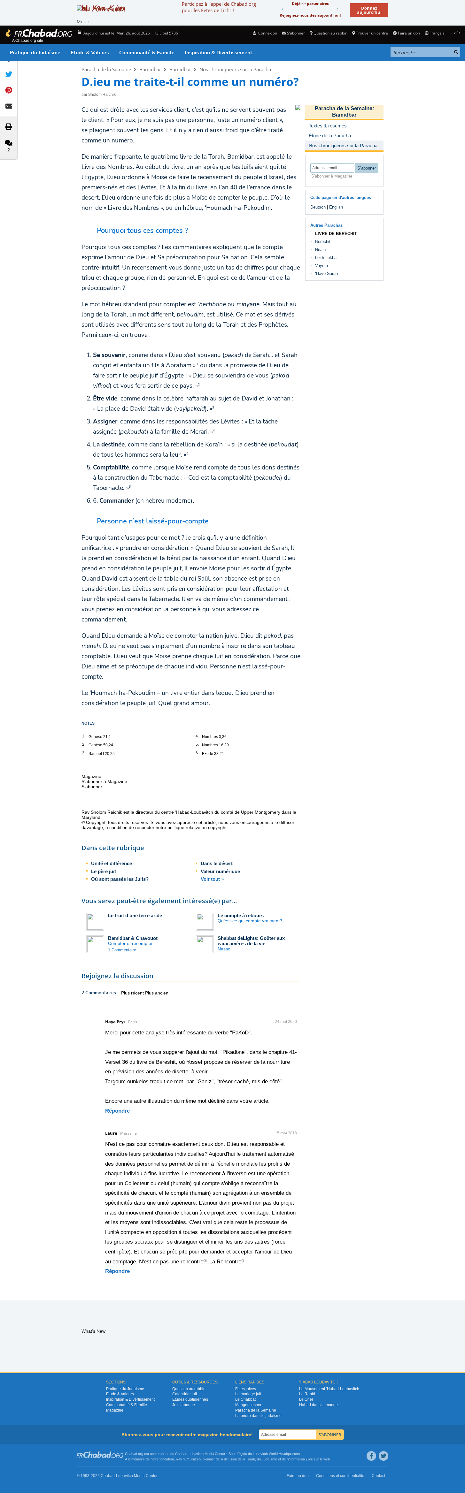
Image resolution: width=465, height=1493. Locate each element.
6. (197, 753)
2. (83, 744)
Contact (378, 1476)
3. (83, 753)
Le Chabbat (245, 1399)
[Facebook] (371, 1456)
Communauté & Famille (146, 52)
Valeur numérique (220, 871)
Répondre (117, 1111)
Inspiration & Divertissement (218, 52)
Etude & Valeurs (90, 52)
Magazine (114, 1410)
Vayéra (321, 265)
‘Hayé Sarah (326, 273)
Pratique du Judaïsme (35, 52)
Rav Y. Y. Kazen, (189, 1459)
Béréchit (322, 241)
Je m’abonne (183, 1405)
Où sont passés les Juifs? (120, 879)
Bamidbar (150, 69)
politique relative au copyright (197, 827)
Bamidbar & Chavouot (133, 938)
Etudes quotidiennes (190, 1399)
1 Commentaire (122, 950)
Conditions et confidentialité (340, 1476)
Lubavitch (196, 1454)
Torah (250, 1459)
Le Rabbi (307, 1394)
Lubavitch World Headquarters (276, 1454)
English (336, 207)
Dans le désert (217, 863)
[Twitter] (383, 1456)
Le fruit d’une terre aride (135, 915)
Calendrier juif (184, 1394)
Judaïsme (269, 1459)
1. (83, 736)
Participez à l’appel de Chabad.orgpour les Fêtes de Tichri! (219, 7)
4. (197, 736)
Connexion (267, 33)
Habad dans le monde (318, 1405)
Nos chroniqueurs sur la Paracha (235, 69)
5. (197, 744)
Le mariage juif (248, 1394)
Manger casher (248, 1405)
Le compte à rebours (241, 915)
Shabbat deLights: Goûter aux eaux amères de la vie (251, 940)
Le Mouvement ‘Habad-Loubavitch (329, 1389)
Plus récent (133, 992)
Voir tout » (212, 879)
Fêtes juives (245, 1389)
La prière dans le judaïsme (258, 1415)
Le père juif (103, 871)
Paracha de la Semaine (106, 69)
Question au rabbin (330, 33)
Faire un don (409, 33)
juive (309, 1459)
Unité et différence (111, 863)
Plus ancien (156, 992)
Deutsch (318, 207)
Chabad (181, 1454)
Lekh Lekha (326, 257)
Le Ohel (306, 1399)
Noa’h (320, 249)
